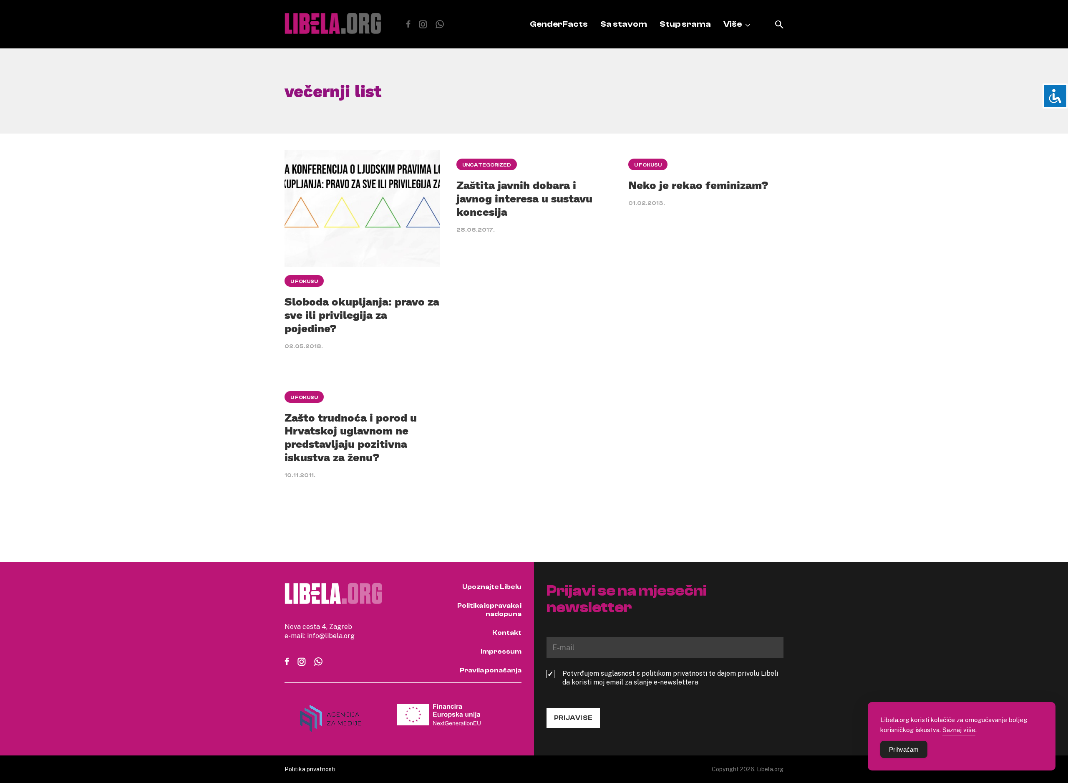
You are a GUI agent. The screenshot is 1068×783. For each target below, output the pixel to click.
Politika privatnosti (310, 769)
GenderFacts (559, 24)
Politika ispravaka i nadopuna (489, 610)
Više (732, 24)
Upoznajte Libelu (491, 587)
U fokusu (304, 281)
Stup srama (685, 24)
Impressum (501, 651)
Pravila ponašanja (490, 670)
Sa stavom (623, 24)
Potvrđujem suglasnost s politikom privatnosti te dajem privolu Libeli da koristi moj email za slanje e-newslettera (670, 678)
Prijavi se (573, 718)
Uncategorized (486, 165)
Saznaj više (958, 729)
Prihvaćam (904, 749)
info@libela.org (331, 635)
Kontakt (506, 633)
